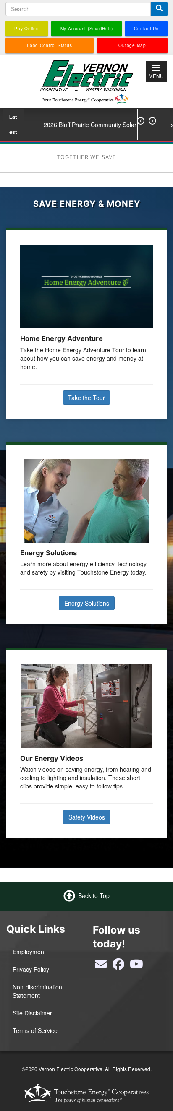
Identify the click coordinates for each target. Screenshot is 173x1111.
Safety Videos (86, 817)
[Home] (86, 80)
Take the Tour (86, 397)
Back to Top (94, 895)
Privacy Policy (31, 969)
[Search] (159, 9)
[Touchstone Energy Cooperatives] (86, 1093)
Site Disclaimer (32, 1013)
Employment (29, 951)
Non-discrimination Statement (37, 991)
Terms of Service (35, 1030)
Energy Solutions (86, 603)
